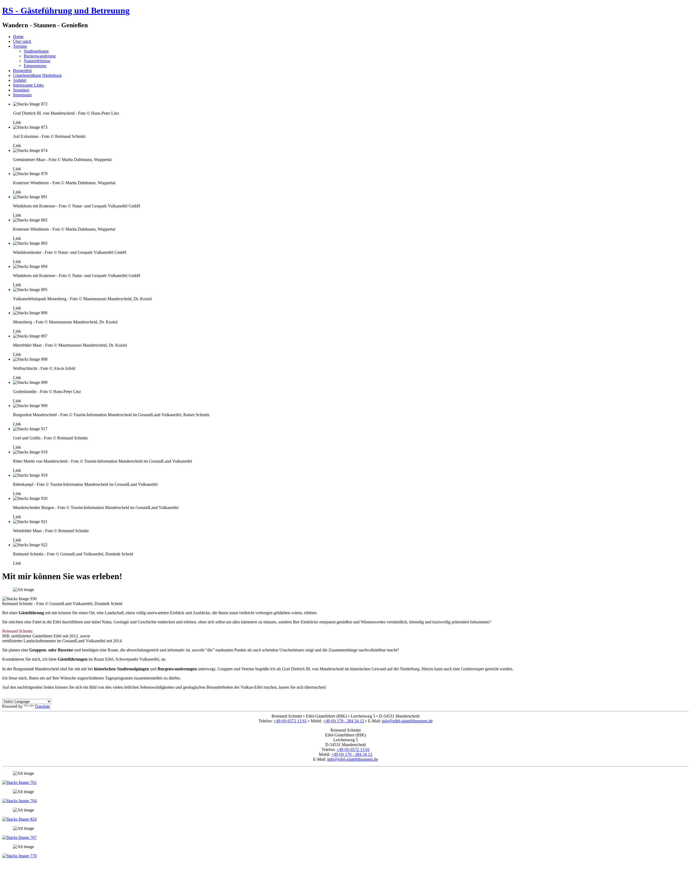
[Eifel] (19, 782)
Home (18, 36)
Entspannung (35, 65)
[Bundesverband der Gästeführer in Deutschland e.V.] (19, 856)
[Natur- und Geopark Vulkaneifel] (19, 819)
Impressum (22, 95)
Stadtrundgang (36, 51)
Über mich (22, 41)
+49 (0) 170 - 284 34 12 (343, 721)
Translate (42, 706)
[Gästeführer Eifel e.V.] (19, 837)
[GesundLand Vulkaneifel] (19, 800)
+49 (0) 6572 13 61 (290, 721)
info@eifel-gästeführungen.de (407, 721)
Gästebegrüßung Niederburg (37, 75)
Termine (20, 46)
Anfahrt (19, 80)
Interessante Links (28, 85)
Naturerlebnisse (37, 61)
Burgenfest (22, 70)
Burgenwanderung (40, 56)
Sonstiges (21, 90)
